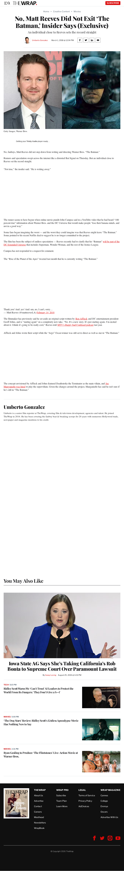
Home (46, 11)
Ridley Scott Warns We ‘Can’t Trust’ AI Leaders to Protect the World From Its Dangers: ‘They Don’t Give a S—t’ (38, 690)
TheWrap (40, 790)
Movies (77, 11)
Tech (6, 685)
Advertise (38, 801)
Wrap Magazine (110, 790)
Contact (38, 806)
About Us (38, 795)
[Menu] (7, 3)
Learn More (61, 806)
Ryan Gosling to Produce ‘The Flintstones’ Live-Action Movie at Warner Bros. (41, 754)
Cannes (104, 795)
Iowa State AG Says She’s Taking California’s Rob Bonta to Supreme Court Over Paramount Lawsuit (62, 666)
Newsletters (40, 822)
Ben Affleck (81, 318)
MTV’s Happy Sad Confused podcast (75, 324)
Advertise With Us (109, 817)
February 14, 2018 (45, 312)
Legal (82, 790)
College (104, 801)
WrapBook (39, 828)
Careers (38, 811)
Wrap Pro (62, 790)
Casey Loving (50, 675)
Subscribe (113, 3)
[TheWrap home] (25, 3)
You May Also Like (23, 580)
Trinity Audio (31, 141)
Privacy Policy (85, 801)
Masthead (39, 817)
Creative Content (61, 11)
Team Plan (61, 801)
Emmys (104, 806)
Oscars (104, 811)
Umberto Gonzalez (40, 40)
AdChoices (83, 806)
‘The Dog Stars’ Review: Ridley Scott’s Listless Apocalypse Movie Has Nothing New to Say (41, 722)
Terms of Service (86, 795)
